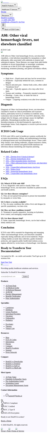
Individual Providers (13, 314)
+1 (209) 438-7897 (8, 20)
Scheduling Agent (12, 383)
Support (8, 350)
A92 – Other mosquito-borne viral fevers (21, 161)
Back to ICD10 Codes (12, 29)
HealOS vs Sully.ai (13, 366)
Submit (25, 276)
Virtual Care (10, 328)
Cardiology (10, 308)
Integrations (10, 342)
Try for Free (20, 22)
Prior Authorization (13, 298)
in (2, 400)
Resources (5, 15)
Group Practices (11, 312)
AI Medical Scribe (12, 288)
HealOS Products (8, 6)
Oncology (9, 316)
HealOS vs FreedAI (13, 364)
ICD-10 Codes (11, 340)
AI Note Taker (11, 377)
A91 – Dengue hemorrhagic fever (18, 159)
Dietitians (9, 310)
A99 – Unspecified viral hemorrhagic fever (21, 173)
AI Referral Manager (13, 290)
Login (3, 22)
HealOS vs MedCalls (13, 368)
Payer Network (11, 352)
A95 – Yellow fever (13, 169)
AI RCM (9, 292)
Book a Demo (10, 22)
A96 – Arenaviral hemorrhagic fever (19, 171)
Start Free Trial (6, 262)
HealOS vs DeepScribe (14, 362)
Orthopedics (10, 318)
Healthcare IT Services (9, 9)
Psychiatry (9, 324)
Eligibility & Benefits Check (16, 379)
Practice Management (13, 294)
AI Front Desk (11, 286)
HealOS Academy (7, 18)
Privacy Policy (6, 431)
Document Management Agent (17, 385)
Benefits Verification (13, 296)
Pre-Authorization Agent (15, 381)
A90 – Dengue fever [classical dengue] (20, 157)
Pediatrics (9, 320)
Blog (7, 338)
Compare (9, 346)
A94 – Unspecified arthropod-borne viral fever (23, 167)
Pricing (3, 12)
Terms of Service (18, 431)
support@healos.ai (15, 396)
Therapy (9, 326)
